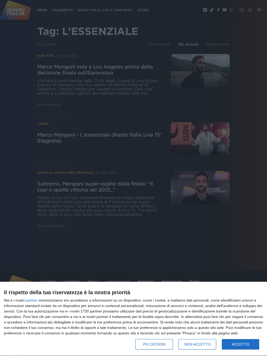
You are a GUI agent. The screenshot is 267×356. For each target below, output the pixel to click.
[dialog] (133, 319)
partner (32, 300)
